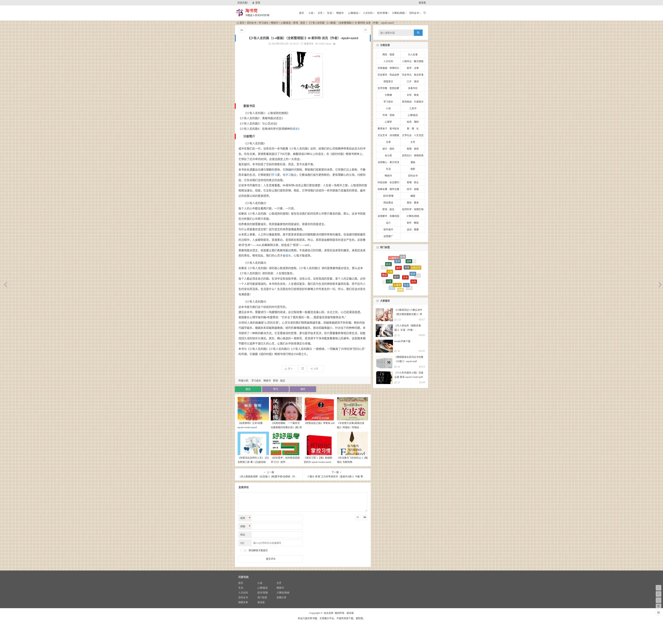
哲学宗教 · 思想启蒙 (388, 88)
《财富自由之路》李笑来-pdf (319, 423)
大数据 (388, 95)
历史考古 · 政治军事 (413, 74)
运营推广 (388, 236)
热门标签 (262, 597)
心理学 (388, 121)
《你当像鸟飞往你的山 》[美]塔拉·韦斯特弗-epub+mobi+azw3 (352, 462)
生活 (329, 13)
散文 (400, 274)
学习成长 (263, 22)
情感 (411, 285)
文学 (387, 282)
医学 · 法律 (413, 68)
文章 (388, 142)
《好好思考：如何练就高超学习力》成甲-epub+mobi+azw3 (285, 462)
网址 (242, 534)
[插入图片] (364, 517)
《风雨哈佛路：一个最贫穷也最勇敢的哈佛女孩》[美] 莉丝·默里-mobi (286, 427)
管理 (401, 283)
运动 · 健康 (413, 229)
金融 (408, 271)
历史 (391, 263)
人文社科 (368, 13)
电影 (412, 169)
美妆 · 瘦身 (413, 202)
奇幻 (394, 287)
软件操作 (388, 229)
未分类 (388, 155)
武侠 (384, 273)
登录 (257, 2)
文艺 (320, 13)
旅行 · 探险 (388, 148)
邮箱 (245, 526)
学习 (274, 174)
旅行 (388, 272)
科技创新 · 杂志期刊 (388, 182)
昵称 (245, 518)
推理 (399, 259)
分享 (316, 368)
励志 (248, 389)
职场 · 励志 (299, 22)
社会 (414, 273)
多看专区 (413, 88)
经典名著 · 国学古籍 (388, 189)
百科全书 (414, 13)
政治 (392, 258)
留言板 (422, 2)
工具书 (412, 108)
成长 (295, 128)
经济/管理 (382, 13)
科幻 (385, 264)
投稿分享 (281, 597)
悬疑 (392, 279)
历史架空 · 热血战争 (388, 74)
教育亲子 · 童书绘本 (388, 128)
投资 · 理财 (413, 121)
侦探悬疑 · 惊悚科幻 (388, 68)
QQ (242, 543)
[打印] (334, 43)
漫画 (412, 162)
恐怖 (400, 256)
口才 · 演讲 (413, 81)
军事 (409, 258)
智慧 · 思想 (413, 148)
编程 (412, 195)
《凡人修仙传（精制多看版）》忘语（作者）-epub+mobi (407, 330)
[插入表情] (357, 517)
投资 (407, 263)
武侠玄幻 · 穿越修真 (413, 155)
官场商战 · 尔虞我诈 (413, 101)
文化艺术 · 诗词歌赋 (388, 135)
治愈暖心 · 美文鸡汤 (388, 162)
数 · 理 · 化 (413, 128)
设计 (388, 222)
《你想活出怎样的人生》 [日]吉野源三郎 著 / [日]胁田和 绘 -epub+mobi (253, 462)
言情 (403, 288)
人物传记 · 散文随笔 (413, 61)
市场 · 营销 (388, 115)
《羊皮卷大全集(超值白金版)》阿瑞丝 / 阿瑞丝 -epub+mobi (350, 427)
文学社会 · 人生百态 (413, 135)
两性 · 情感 (388, 54)
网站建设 (388, 202)
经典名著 (414, 265)
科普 (409, 280)
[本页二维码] (658, 612)
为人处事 (413, 54)
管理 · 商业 (413, 182)
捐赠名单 (243, 602)
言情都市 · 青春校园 (388, 216)
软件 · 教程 (413, 222)
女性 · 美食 (413, 95)
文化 (397, 267)
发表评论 (308, 43)
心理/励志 (353, 13)
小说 (310, 13)
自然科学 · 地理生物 (413, 209)
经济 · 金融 (413, 189)
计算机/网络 (398, 13)
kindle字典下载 (402, 341)
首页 (301, 13)
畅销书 (340, 13)
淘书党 (251, 10)
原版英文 (388, 81)
